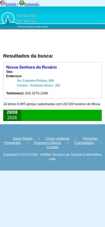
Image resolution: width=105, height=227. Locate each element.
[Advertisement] (37, 42)
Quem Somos (23, 138)
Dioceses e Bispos (47, 143)
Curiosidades (84, 143)
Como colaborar (57, 138)
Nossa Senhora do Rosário (31, 67)
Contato (52, 147)
